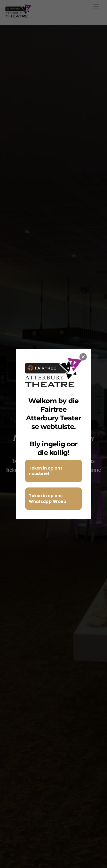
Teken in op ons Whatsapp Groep (47, 498)
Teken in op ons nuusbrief (45, 471)
